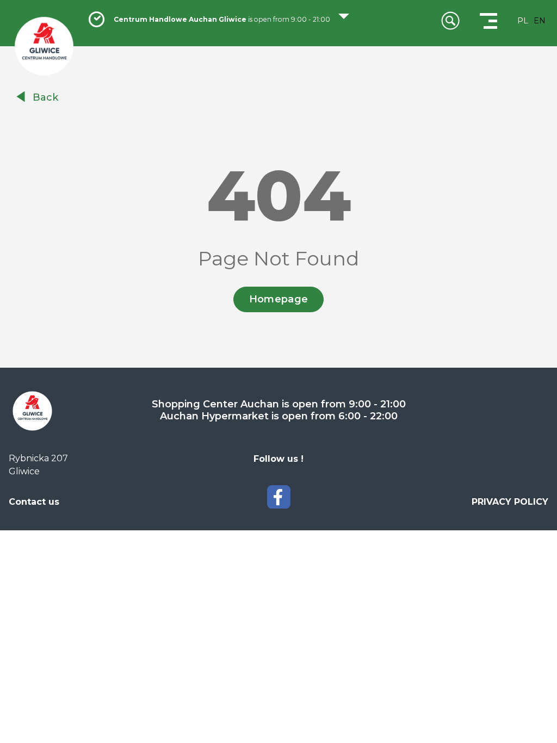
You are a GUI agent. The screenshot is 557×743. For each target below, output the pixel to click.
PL (522, 21)
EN (540, 21)
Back (45, 97)
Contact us (34, 502)
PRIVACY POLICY (510, 502)
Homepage (278, 299)
